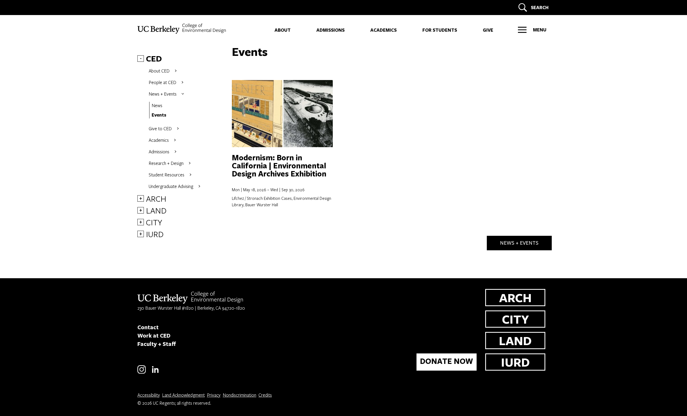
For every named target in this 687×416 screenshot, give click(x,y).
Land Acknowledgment (183, 395)
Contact (148, 327)
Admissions (159, 152)
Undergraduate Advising (171, 186)
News (157, 105)
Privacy (214, 395)
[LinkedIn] (155, 372)
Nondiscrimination (239, 395)
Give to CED (160, 128)
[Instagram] (141, 372)
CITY (154, 222)
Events (159, 115)
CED (154, 58)
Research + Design (166, 163)
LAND (156, 210)
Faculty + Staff (156, 344)
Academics (159, 140)
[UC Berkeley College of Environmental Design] (182, 29)
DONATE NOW (446, 361)
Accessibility (148, 395)
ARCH (156, 198)
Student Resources (166, 175)
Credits (265, 395)
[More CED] (176, 70)
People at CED (162, 82)
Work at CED (153, 335)
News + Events (163, 94)
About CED (159, 71)
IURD (155, 234)
